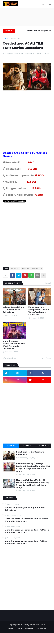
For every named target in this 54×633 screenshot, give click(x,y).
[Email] (37, 275)
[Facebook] (12, 275)
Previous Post (10, 358)
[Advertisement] (27, 124)
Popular (11, 445)
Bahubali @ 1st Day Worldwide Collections (31, 453)
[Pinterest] (25, 275)
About (19, 628)
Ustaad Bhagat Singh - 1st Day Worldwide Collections (14, 309)
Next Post (45, 358)
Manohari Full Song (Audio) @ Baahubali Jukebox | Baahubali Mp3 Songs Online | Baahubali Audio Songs (33, 484)
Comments (43, 445)
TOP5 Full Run (36, 268)
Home (5, 38)
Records (25, 268)
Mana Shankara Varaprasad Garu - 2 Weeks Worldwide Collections (38, 311)
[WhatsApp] (31, 275)
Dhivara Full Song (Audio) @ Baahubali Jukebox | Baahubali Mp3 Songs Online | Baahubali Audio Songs (33, 467)
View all (48, 283)
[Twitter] (18, 275)
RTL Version (41, 628)
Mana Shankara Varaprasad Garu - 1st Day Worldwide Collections (26, 542)
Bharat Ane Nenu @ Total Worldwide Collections (38, 31)
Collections (15, 38)
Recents (27, 445)
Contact (29, 628)
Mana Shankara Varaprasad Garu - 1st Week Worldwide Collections (14, 345)
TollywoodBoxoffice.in (35, 624)
